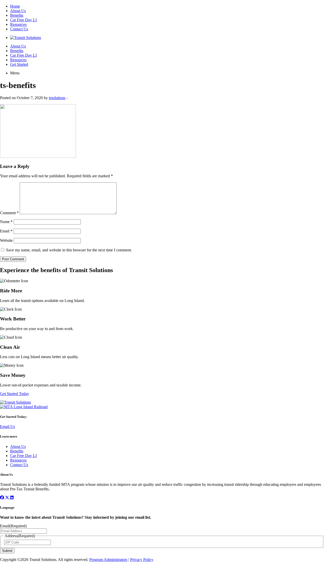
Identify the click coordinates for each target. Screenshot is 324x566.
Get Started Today (14, 393)
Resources (18, 24)
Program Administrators (108, 559)
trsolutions (57, 98)
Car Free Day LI (23, 20)
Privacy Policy (141, 559)
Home (15, 6)
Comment (9, 213)
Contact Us (19, 29)
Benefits (16, 15)
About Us (18, 11)
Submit (7, 551)
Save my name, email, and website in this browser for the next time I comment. (69, 250)
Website (6, 240)
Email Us (7, 426)
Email (6, 231)
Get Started (19, 64)
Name (6, 222)
